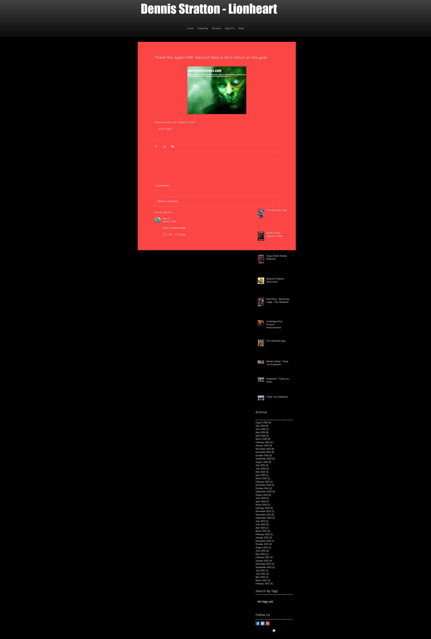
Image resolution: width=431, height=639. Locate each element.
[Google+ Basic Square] (268, 623)
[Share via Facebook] (156, 146)
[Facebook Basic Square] (257, 623)
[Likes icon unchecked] (165, 235)
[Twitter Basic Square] (262, 623)
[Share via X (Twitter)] (164, 146)
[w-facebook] (274, 631)
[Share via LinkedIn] (172, 146)
